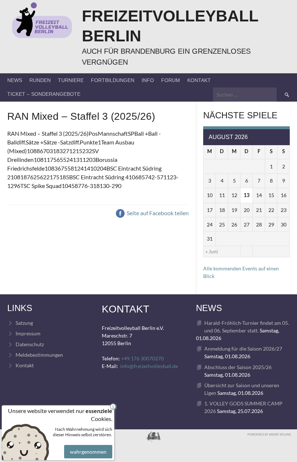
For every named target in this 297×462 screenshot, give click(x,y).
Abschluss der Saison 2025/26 (238, 367)
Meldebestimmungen (39, 355)
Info (148, 80)
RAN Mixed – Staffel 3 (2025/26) (81, 116)
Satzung (24, 323)
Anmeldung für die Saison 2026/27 (243, 349)
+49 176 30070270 (142, 358)
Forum (170, 80)
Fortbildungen (112, 80)
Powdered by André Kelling (269, 434)
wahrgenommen (88, 452)
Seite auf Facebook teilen (157, 212)
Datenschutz (30, 344)
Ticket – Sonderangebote (43, 94)
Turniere (71, 80)
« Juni (211, 251)
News (14, 80)
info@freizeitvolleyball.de (149, 366)
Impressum (28, 333)
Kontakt (199, 80)
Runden (40, 80)
